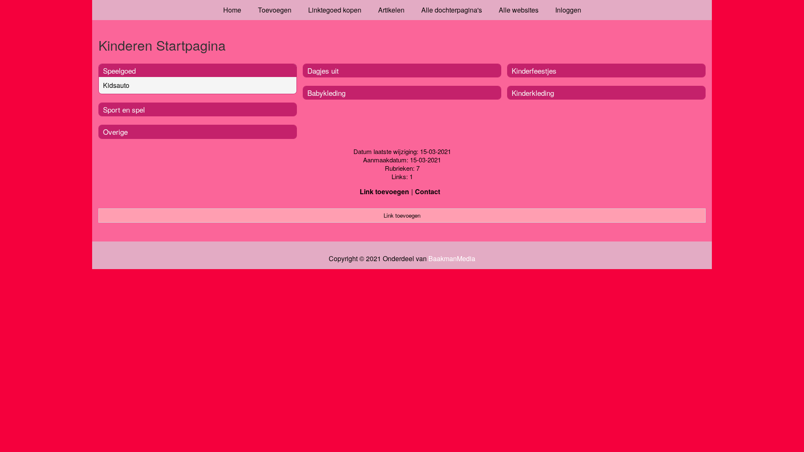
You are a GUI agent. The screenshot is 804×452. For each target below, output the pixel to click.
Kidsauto (116, 85)
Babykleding (326, 92)
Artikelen (391, 10)
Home (232, 10)
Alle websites (519, 10)
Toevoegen (274, 10)
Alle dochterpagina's (451, 10)
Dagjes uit (323, 70)
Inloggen (568, 10)
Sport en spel (124, 109)
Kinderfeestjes (534, 70)
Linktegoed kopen (334, 10)
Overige (115, 131)
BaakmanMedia (451, 258)
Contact (427, 191)
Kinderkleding (533, 92)
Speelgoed (119, 70)
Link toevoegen (384, 191)
